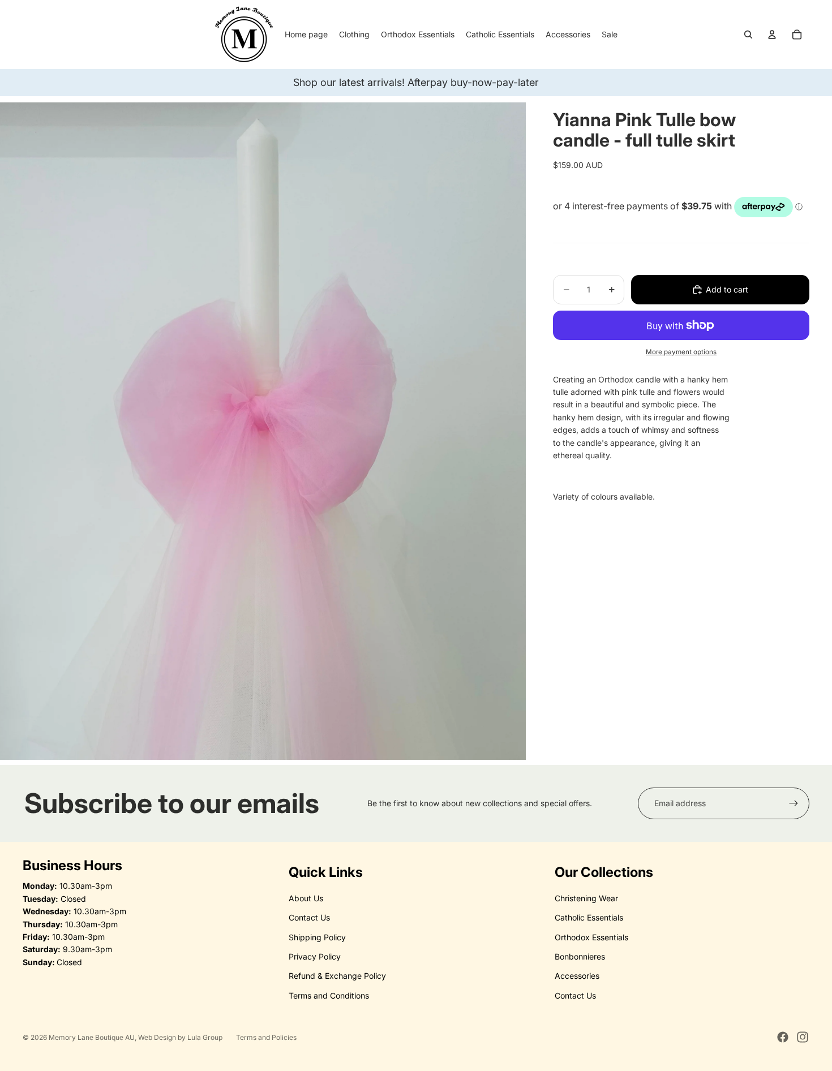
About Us (306, 898)
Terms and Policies (266, 1037)
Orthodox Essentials (591, 937)
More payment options (681, 352)
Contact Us (309, 917)
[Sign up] (793, 803)
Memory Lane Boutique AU (92, 1037)
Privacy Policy (315, 956)
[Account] (772, 34)
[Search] (748, 34)
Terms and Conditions (329, 995)
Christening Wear (586, 898)
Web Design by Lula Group (180, 1037)
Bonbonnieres (580, 956)
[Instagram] (802, 1037)
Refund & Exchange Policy (337, 975)
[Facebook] (783, 1037)
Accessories (577, 975)
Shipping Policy (317, 937)
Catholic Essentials (589, 917)
